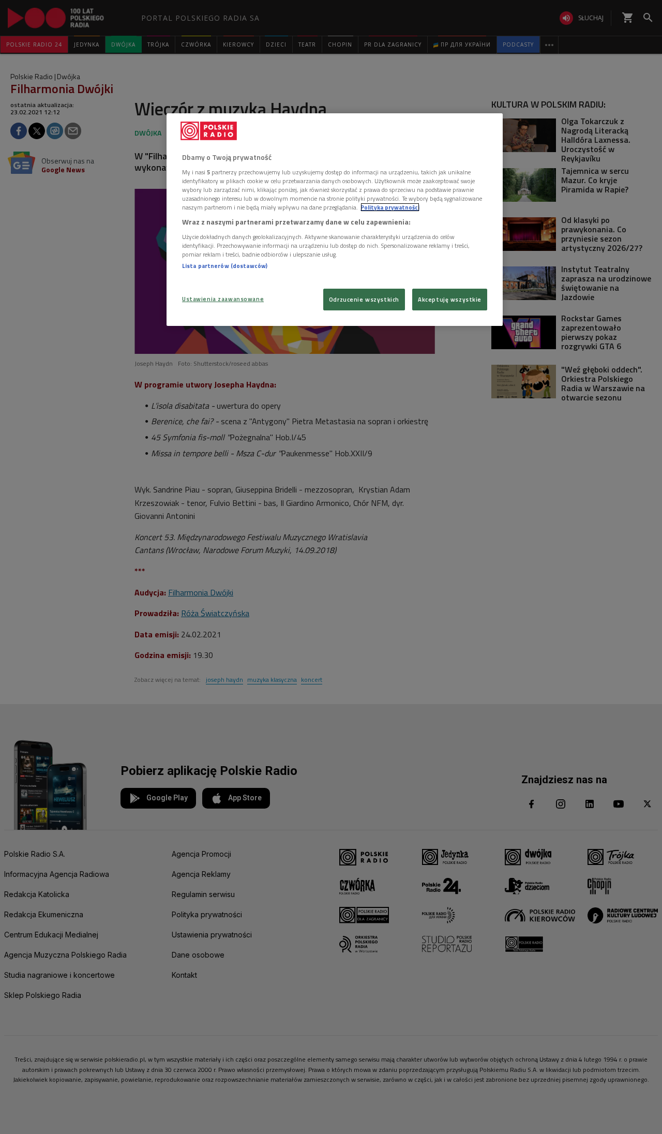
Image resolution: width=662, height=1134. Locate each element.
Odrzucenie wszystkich (364, 299)
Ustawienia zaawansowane (223, 298)
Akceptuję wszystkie (450, 299)
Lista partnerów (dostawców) (224, 265)
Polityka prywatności (389, 207)
